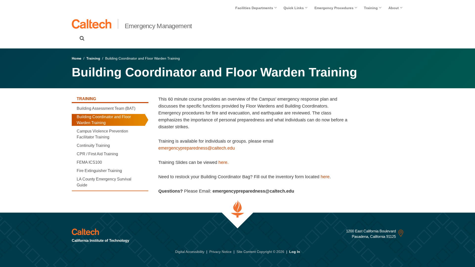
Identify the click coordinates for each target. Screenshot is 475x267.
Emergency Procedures (334, 8)
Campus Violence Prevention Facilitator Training (102, 134)
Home (76, 58)
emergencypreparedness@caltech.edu (196, 148)
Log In (294, 252)
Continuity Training (93, 145)
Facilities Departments (254, 8)
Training (371, 8)
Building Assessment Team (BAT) (106, 108)
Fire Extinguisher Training (99, 171)
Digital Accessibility (189, 252)
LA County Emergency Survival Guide (104, 182)
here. (223, 162)
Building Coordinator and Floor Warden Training (104, 120)
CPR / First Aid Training (97, 154)
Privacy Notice (220, 252)
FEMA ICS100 (89, 162)
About (394, 8)
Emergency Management (158, 26)
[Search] (82, 38)
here (325, 176)
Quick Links (294, 8)
